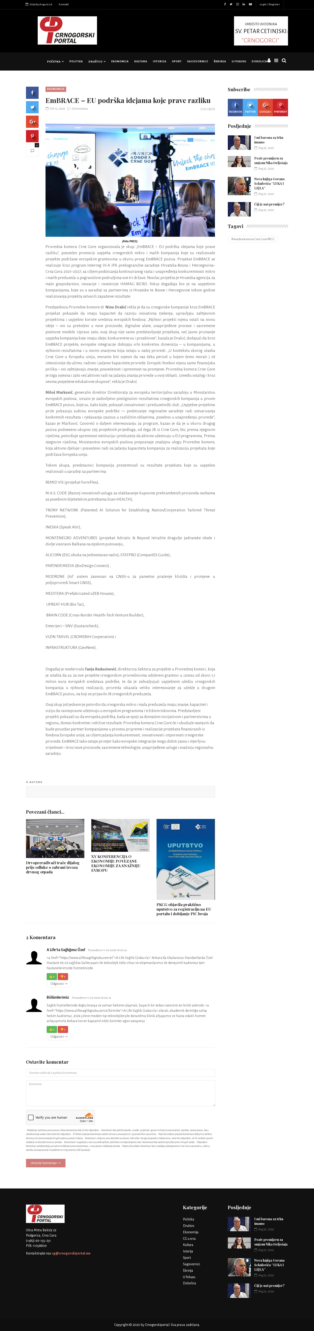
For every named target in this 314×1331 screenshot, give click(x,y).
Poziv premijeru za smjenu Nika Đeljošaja (271, 160)
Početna (54, 61)
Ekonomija (120, 61)
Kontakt (64, 4)
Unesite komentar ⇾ (46, 1163)
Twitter (250, 111)
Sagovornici (197, 61)
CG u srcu (189, 1238)
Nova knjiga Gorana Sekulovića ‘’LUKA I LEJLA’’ (269, 183)
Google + (265, 111)
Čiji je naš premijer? (269, 204)
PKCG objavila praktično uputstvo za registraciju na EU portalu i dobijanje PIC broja (184, 909)
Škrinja (220, 61)
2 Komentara (80, 108)
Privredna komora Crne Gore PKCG (252, 239)
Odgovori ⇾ (59, 984)
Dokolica (259, 61)
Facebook (235, 111)
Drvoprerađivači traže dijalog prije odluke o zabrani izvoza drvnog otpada (53, 867)
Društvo (95, 61)
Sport (177, 61)
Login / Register (270, 4)
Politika (76, 61)
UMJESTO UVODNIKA (261, 32)
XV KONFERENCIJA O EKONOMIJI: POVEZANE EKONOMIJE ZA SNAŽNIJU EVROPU (115, 863)
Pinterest (280, 111)
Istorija (159, 61)
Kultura (140, 61)
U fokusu (239, 61)
